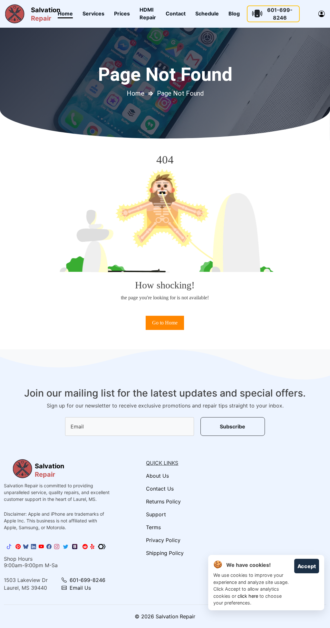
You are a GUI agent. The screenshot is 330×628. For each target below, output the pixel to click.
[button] (321, 14)
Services (93, 13)
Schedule (207, 13)
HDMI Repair (148, 13)
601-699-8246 (280, 14)
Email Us (79, 588)
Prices (122, 13)
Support (156, 514)
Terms (153, 527)
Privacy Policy (163, 540)
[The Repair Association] (102, 546)
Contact (176, 13)
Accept (306, 566)
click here (248, 596)
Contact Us (160, 488)
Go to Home (165, 322)
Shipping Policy (165, 553)
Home (65, 13)
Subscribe (232, 426)
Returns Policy (163, 501)
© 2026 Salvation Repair (165, 616)
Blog (234, 13)
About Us (157, 476)
